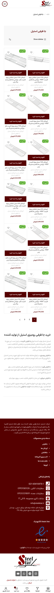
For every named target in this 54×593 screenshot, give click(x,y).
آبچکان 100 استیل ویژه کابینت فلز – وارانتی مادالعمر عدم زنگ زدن (15, 127)
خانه (48, 14)
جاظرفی (45, 444)
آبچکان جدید (43, 85)
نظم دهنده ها (43, 461)
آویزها (46, 465)
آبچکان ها (44, 448)
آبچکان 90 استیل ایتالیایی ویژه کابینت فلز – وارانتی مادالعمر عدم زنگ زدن (15, 301)
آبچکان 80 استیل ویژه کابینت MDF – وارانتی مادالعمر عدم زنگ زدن (38, 250)
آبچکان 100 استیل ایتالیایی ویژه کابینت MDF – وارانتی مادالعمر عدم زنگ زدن (38, 79)
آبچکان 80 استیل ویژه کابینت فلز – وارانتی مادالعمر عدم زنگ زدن (15, 259)
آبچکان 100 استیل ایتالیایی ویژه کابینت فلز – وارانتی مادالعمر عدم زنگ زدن (15, 79)
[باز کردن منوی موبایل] (5, 3)
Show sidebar (38, 39)
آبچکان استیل (35, 85)
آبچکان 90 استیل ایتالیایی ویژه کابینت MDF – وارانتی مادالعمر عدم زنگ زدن (38, 301)
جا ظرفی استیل (38, 87)
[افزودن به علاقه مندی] (31, 52)
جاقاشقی (44, 452)
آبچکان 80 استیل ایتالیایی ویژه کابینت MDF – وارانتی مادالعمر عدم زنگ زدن (38, 211)
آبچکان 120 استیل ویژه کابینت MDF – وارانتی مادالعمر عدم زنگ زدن (38, 164)
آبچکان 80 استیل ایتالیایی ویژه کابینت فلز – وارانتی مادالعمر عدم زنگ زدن (15, 206)
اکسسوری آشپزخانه (41, 457)
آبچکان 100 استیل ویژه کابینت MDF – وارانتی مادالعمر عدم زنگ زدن (38, 123)
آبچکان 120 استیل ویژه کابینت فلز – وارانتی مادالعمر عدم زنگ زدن (15, 169)
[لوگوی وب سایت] (46, 3)
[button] (38, 73)
